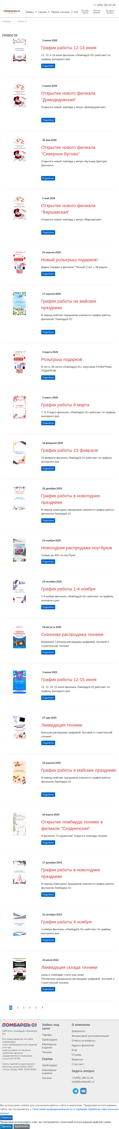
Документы (78, 1031)
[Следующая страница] (42, 1007)
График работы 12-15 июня (68, 679)
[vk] (83, 1091)
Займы (29, 12)
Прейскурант (49, 1039)
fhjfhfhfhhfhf (21, 1126)
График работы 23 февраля (69, 450)
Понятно (6, 1117)
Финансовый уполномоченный (90, 1035)
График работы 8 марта (65, 404)
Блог (74, 1050)
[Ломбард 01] (19, 1024)
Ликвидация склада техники (69, 967)
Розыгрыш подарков (61, 359)
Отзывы (76, 1054)
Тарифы (47, 1034)
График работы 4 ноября (66, 921)
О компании (81, 1024)
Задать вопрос (83, 1071)
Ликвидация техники (61, 725)
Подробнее (48, 66)
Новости (22, 21)
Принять (6, 1126)
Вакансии (77, 1059)
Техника (47, 1052)
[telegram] (75, 1091)
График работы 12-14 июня (68, 47)
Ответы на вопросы (83, 1040)
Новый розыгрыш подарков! (69, 259)
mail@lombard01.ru (83, 1081)
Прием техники (60, 12)
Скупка (42, 12)
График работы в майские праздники (78, 770)
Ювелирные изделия (49, 1046)
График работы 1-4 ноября (68, 589)
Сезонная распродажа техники (72, 634)
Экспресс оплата (110, 12)
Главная (6, 21)
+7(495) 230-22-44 (82, 1077)
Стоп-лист (78, 1064)
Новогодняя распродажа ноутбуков (76, 547)
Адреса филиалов (83, 1045)
